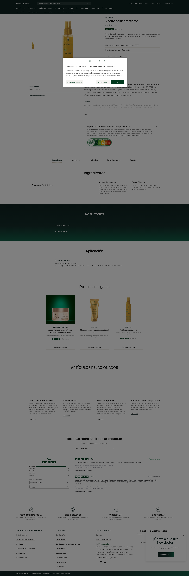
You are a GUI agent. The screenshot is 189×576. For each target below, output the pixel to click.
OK (117, 82)
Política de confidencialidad (81, 77)
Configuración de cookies (74, 82)
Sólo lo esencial (102, 82)
